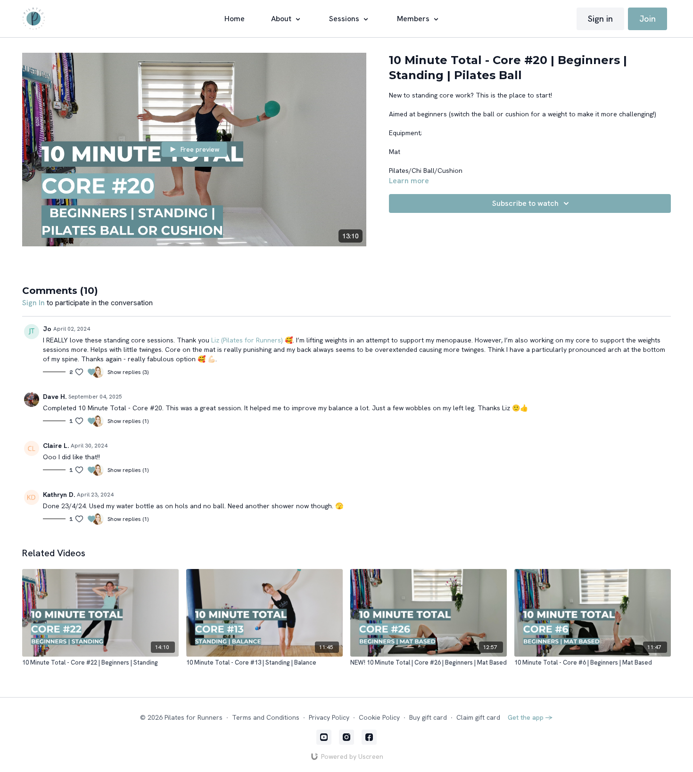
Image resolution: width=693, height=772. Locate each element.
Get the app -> (530, 717)
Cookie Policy (379, 717)
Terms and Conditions (265, 717)
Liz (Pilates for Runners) (247, 340)
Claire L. (56, 445)
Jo (47, 329)
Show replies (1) (127, 421)
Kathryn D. (59, 494)
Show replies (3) (127, 372)
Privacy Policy (329, 717)
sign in (33, 303)
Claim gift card (478, 717)
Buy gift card (428, 717)
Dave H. (54, 396)
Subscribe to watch (525, 203)
